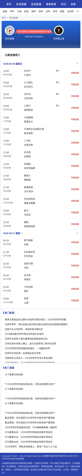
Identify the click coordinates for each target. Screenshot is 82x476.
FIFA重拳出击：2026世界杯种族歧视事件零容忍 (29, 432)
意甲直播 (7, 244)
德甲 (33, 11)
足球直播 (21, 4)
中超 (19, 11)
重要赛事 (51, 4)
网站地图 (20, 458)
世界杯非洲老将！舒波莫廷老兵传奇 (23, 353)
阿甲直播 (7, 267)
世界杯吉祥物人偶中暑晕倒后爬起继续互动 (26, 338)
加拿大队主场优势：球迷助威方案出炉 (24, 329)
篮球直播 (36, 4)
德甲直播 (7, 191)
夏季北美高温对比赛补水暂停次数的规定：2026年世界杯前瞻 (35, 319)
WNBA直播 (8, 302)
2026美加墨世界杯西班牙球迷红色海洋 (24, 333)
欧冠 (26, 11)
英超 (5, 11)
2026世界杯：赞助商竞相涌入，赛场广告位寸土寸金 (31, 446)
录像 (73, 4)
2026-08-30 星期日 (12, 63)
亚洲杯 (70, 11)
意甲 (55, 11)
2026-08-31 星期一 (12, 233)
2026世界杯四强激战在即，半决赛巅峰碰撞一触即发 (31, 427)
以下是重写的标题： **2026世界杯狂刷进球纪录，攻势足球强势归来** (30, 379)
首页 (8, 4)
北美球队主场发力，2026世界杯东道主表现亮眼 (29, 357)
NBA (12, 11)
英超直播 (7, 156)
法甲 (48, 11)
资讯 (63, 4)
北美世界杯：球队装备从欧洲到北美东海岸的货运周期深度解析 (36, 324)
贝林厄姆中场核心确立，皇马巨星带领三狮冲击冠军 (30, 343)
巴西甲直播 (8, 202)
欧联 (62, 11)
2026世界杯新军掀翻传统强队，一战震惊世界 (27, 348)
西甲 (41, 11)
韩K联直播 (7, 74)
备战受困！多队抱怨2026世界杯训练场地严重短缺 (30, 417)
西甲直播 (7, 214)
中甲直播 (7, 121)
